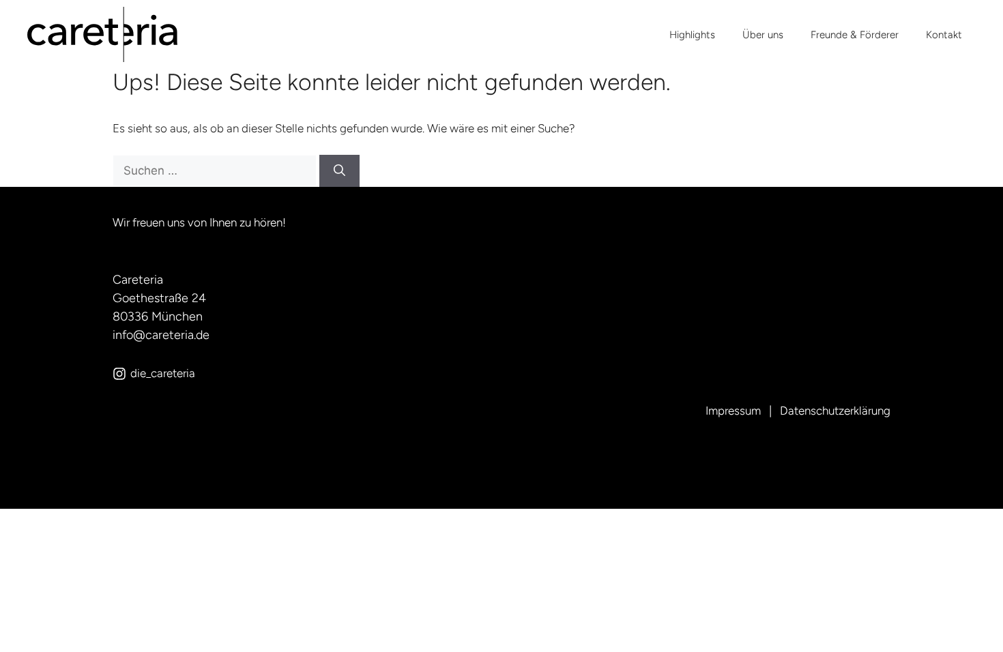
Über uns (762, 35)
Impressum (733, 410)
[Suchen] (339, 171)
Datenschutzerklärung (835, 410)
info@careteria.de (161, 334)
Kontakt (944, 35)
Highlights (692, 35)
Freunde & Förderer (855, 35)
